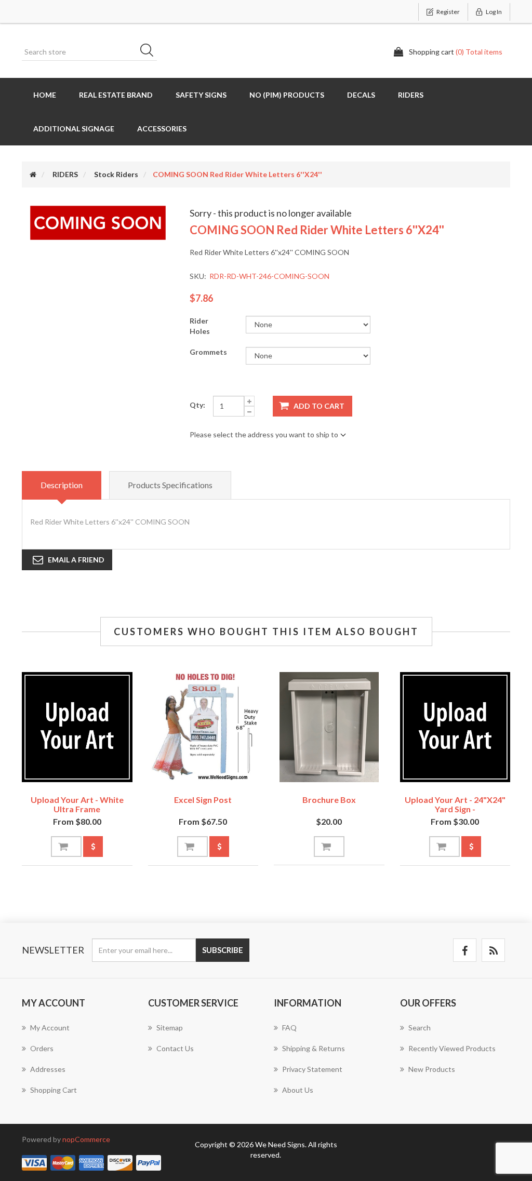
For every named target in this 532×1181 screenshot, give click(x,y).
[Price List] (93, 846)
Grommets (208, 351)
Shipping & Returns (313, 1048)
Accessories (162, 128)
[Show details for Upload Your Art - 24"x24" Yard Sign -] (455, 727)
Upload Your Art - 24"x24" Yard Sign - (455, 804)
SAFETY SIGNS (201, 94)
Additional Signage (73, 128)
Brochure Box (329, 799)
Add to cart (319, 405)
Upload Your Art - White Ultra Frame (77, 804)
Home (44, 94)
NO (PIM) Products (286, 94)
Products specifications (170, 485)
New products (431, 1069)
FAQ (289, 1027)
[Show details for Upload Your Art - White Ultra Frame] (77, 727)
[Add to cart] (66, 846)
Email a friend (76, 559)
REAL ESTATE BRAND (116, 94)
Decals (361, 94)
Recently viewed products (452, 1048)
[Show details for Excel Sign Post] (203, 727)
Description (62, 485)
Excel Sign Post (203, 799)
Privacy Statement (312, 1069)
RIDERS (410, 94)
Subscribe (222, 950)
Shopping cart (53, 1089)
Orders (42, 1048)
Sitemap (169, 1027)
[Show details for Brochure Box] (329, 727)
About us (297, 1089)
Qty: (197, 404)
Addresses (47, 1069)
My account (50, 1027)
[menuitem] (77, 1033)
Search (150, 52)
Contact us (175, 1048)
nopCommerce (86, 1139)
